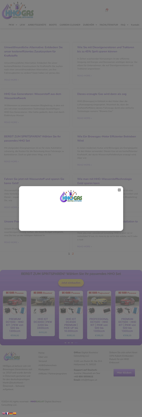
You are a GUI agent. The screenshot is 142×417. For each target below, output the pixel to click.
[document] (71, 208)
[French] (7, 413)
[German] (11, 413)
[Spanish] (15, 413)
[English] (4, 413)
